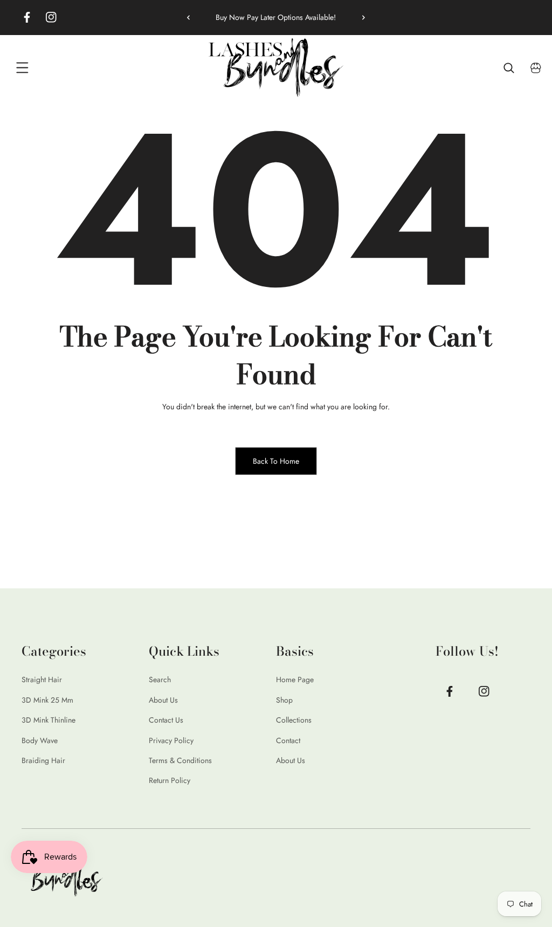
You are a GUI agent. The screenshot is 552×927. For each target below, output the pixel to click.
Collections (294, 720)
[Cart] (535, 68)
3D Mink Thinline (48, 720)
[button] (359, 17)
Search (160, 679)
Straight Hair (42, 679)
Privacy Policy (171, 740)
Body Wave (40, 740)
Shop (284, 700)
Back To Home (276, 461)
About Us (163, 700)
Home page (295, 679)
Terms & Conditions (180, 760)
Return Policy (169, 780)
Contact (288, 740)
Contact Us (166, 720)
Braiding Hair (43, 760)
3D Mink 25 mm (47, 700)
